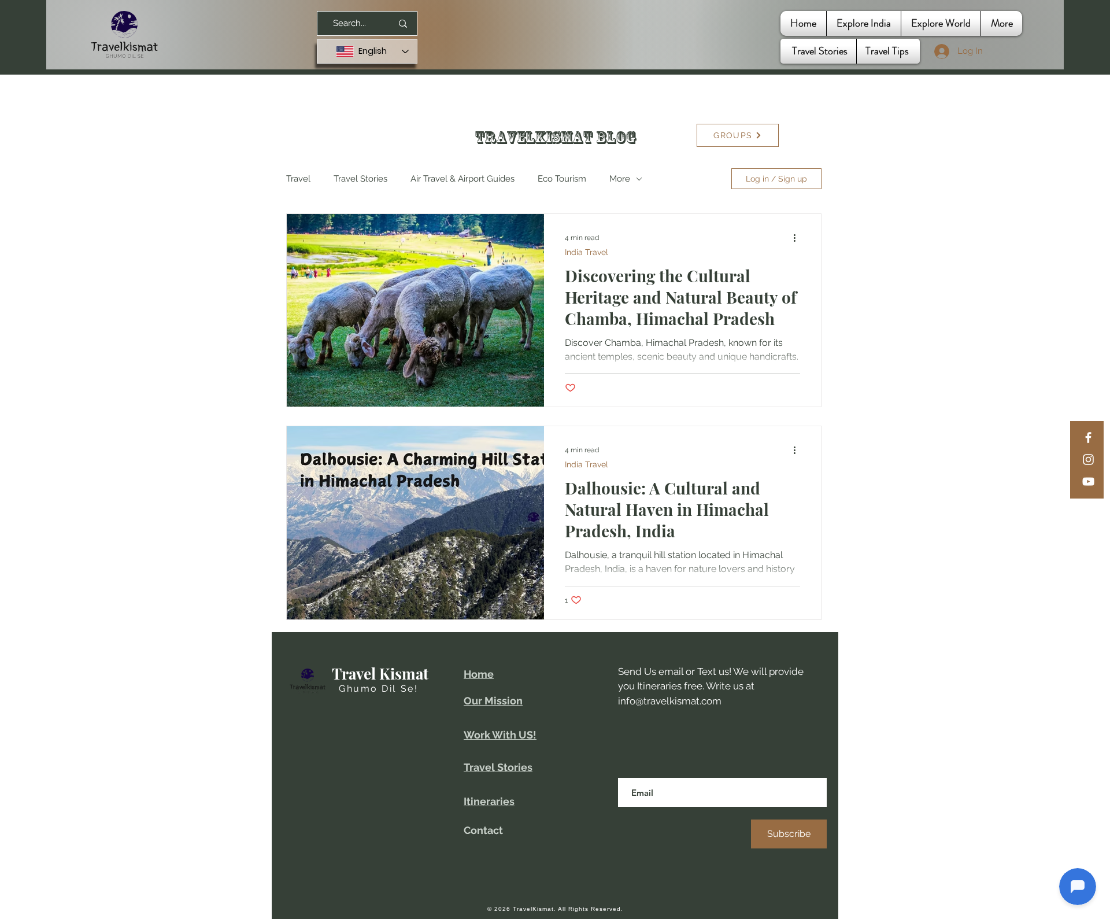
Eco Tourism (562, 179)
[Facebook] (1088, 437)
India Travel (586, 252)
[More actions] (798, 238)
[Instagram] (1088, 459)
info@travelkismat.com (670, 701)
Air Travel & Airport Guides (462, 179)
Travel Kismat (380, 673)
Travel (298, 179)
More (619, 179)
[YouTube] (1088, 481)
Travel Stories (360, 179)
